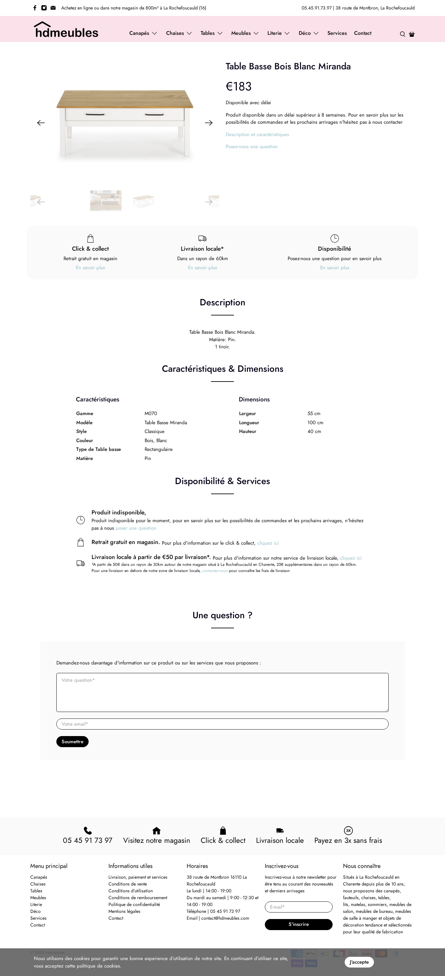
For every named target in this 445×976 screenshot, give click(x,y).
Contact (362, 33)
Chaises (38, 884)
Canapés (38, 877)
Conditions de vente (127, 884)
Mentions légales (124, 911)
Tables (36, 890)
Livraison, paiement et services (137, 877)
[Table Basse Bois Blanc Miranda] (124, 122)
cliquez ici (268, 543)
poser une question (136, 528)
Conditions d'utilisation (130, 890)
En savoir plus (90, 267)
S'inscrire (299, 924)
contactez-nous (215, 571)
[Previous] (41, 123)
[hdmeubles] (66, 29)
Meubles (38, 897)
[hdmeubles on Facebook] (35, 8)
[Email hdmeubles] (53, 8)
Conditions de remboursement (137, 897)
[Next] (209, 123)
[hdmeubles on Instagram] (44, 8)
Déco (35, 911)
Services (337, 33)
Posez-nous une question (252, 146)
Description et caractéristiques (257, 134)
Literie (36, 904)
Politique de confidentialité (134, 904)
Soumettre (72, 741)
